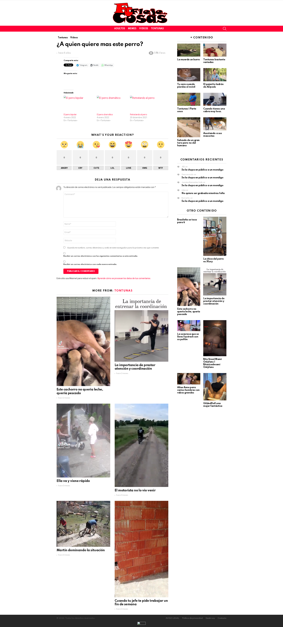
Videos (143, 28)
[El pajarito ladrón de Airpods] (214, 74)
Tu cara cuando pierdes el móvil (186, 85)
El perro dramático (105, 114)
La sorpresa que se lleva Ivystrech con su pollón (188, 337)
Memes (132, 28)
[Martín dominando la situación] (83, 524)
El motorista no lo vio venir (135, 490)
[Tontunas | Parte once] (188, 99)
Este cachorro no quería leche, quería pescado (188, 312)
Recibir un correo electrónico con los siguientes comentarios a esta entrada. (100, 256)
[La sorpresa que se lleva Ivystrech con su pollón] (188, 325)
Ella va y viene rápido (73, 481)
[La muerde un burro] (188, 50)
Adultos (119, 28)
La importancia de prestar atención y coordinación (213, 301)
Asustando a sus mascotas (212, 134)
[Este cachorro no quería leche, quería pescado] (83, 341)
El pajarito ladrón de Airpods (213, 85)
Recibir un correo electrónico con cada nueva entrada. (90, 264)
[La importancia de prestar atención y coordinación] (141, 329)
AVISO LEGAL (172, 618)
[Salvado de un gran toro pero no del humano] (188, 127)
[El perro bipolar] (79, 104)
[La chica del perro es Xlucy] (214, 236)
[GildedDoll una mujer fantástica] (214, 386)
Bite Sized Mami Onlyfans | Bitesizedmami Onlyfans (212, 363)
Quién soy (210, 618)
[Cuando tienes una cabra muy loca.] (214, 99)
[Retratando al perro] (145, 104)
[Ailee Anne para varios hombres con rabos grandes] (188, 378)
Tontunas (157, 28)
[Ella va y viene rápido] (83, 440)
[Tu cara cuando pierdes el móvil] (188, 74)
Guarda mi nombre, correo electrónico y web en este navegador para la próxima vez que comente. (113, 248)
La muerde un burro (188, 59)
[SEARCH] (224, 29)
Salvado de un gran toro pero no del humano (188, 143)
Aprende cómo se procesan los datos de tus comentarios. (124, 278)
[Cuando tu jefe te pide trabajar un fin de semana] (141, 549)
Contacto (222, 618)
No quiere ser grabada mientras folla (203, 193)
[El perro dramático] (112, 104)
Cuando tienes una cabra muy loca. (214, 110)
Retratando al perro (138, 114)
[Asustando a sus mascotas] (214, 123)
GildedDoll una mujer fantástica (212, 404)
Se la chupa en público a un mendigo (202, 170)
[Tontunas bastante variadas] (214, 50)
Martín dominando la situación (81, 550)
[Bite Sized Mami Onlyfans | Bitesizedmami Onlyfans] (214, 338)
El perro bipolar (70, 114)
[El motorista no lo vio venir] (141, 445)
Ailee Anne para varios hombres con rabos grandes (188, 390)
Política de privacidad (192, 618)
